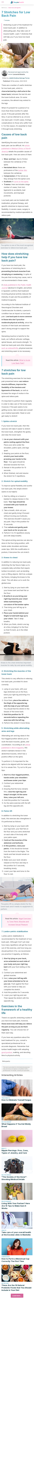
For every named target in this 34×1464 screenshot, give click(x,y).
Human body (6, 1256)
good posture (7, 1052)
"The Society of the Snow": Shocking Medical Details (14, 1178)
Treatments (6, 1098)
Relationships (6, 1201)
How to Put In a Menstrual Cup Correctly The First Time (15, 1260)
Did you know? (6, 1122)
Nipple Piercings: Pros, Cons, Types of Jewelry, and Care (15, 1151)
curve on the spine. (21, 182)
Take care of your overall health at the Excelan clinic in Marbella (16, 1233)
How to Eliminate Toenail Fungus (16, 1100)
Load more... (17, 1296)
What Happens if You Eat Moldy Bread (16, 1125)
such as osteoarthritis (10, 348)
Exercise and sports (14, 7)
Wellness (4, 7)
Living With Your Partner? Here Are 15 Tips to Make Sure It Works (16, 1205)
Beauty (4, 1148)
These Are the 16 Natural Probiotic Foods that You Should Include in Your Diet (16, 1287)
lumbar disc (22, 170)
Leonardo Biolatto (19, 74)
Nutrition (5, 1283)
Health (4, 1230)
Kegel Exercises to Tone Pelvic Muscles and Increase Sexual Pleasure (19, 922)
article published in (16, 149)
